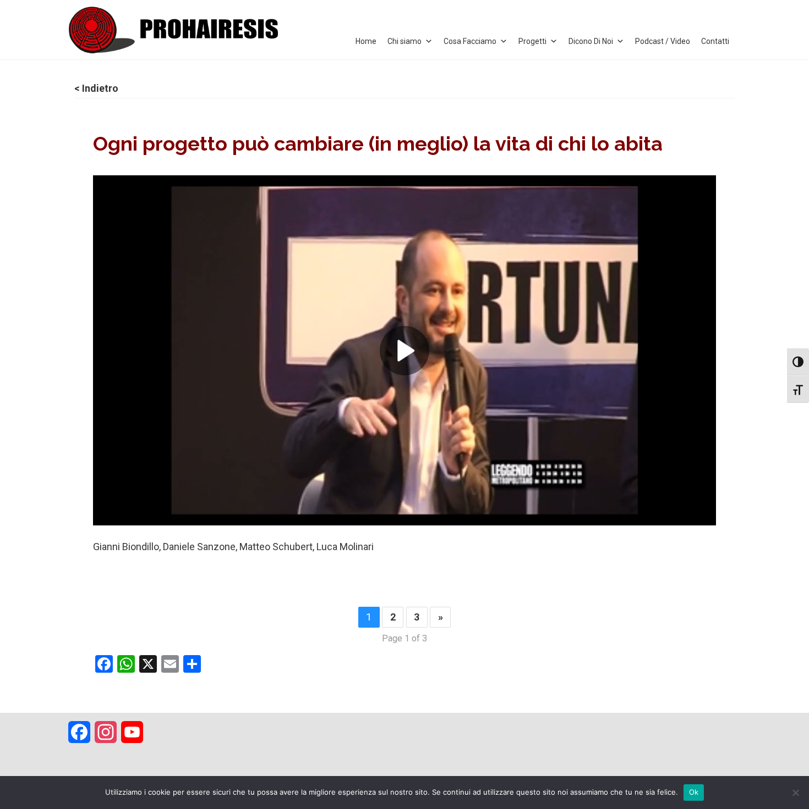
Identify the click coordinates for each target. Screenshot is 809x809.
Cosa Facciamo (470, 41)
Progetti (532, 41)
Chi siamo (404, 41)
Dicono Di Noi (591, 41)
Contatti (715, 41)
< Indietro (96, 88)
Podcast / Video (662, 41)
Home (366, 41)
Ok (694, 792)
